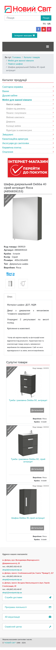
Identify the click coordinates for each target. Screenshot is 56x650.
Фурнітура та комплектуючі (19, 130)
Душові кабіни (9, 95)
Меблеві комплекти (15, 117)
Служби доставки (13, 597)
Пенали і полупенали (16, 112)
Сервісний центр (13, 626)
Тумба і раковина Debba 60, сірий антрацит (28, 460)
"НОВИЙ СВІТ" (10, 643)
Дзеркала (10, 121)
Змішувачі (7, 134)
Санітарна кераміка (12, 86)
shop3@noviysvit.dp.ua (12, 570)
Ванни (5, 91)
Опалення (7, 152)
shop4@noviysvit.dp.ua (12, 579)
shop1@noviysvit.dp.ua (12, 592)
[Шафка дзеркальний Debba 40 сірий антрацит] (27, 218)
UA (49, 23)
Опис (9, 296)
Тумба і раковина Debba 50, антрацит (28, 400)
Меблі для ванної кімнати (17, 99)
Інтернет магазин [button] (23, 35)
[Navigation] (47, 46)
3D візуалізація (12, 617)
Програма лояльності (16, 607)
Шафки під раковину (16, 108)
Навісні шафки (13, 104)
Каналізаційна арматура (15, 138)
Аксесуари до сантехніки (15, 143)
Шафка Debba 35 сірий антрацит (28, 518)
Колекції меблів (13, 125)
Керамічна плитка (11, 147)
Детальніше (37, 410)
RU (44, 23)
